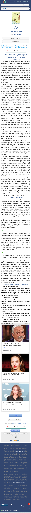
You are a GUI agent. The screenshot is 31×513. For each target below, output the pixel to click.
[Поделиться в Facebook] (11, 440)
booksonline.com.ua (20, 451)
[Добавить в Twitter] (18, 440)
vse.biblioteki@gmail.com (19, 482)
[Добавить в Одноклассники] (16, 440)
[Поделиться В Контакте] (19, 440)
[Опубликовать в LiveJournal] (12, 440)
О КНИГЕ (15, 433)
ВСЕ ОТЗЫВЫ (7, 433)
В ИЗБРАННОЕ (23, 433)
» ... (21, 51)
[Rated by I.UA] (14, 506)
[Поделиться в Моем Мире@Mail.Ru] (14, 440)
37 (24, 51)
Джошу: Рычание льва (19, 423)
